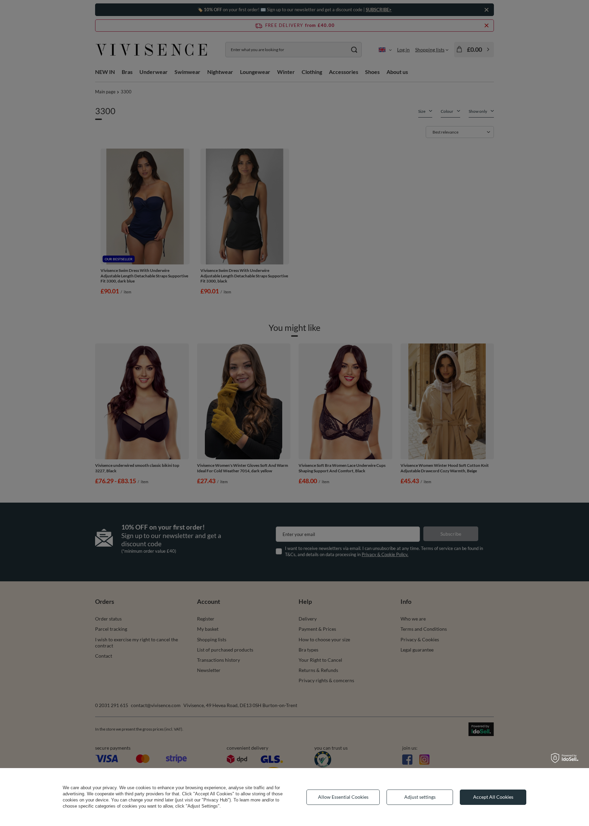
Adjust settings (420, 797)
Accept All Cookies (493, 797)
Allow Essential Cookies (343, 797)
